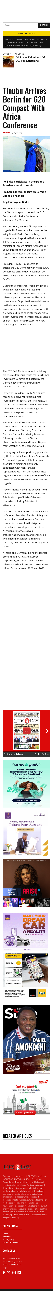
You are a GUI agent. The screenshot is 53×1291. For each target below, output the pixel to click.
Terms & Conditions (11, 1242)
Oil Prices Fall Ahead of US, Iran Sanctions (30, 59)
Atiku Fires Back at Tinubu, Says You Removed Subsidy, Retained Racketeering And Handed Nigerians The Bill (25, 42)
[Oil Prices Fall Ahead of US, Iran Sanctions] (8, 61)
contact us (16, 1264)
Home (5, 1233)
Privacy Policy (8, 1239)
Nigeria (6, 132)
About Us (7, 1236)
